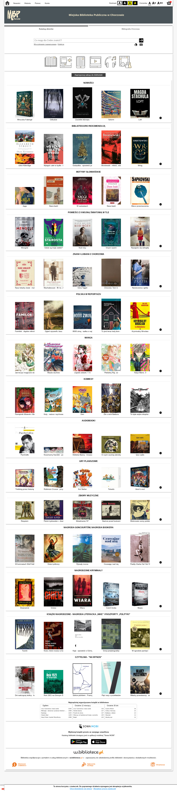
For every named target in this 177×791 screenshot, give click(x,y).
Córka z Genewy (110, 710)
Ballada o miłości (110, 713)
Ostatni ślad (44, 715)
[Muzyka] (111, 68)
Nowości (16, 3)
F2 (160, 3)
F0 (149, 3)
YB (130, 3)
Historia (27, 3)
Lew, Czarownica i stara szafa (50, 708)
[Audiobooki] (66, 68)
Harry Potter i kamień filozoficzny (51, 717)
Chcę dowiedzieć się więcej (81, 789)
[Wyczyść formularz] (136, 44)
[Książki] (51, 68)
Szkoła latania (77, 710)
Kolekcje (61, 44)
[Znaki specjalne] (141, 44)
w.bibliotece (76, 758)
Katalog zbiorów (46, 29)
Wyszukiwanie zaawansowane (45, 44)
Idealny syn (108, 717)
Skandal (107, 715)
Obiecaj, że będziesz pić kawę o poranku (85, 715)
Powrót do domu (78, 713)
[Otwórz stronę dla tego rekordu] (25, 104)
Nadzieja (43, 713)
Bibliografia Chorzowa (131, 29)
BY (135, 3)
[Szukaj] (141, 40)
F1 (154, 3)
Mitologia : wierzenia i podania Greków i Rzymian (55, 710)
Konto (47, 3)
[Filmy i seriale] (96, 68)
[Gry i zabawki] (126, 68)
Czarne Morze (109, 708)
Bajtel (75, 717)
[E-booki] (81, 68)
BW (124, 3)
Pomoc (38, 3)
